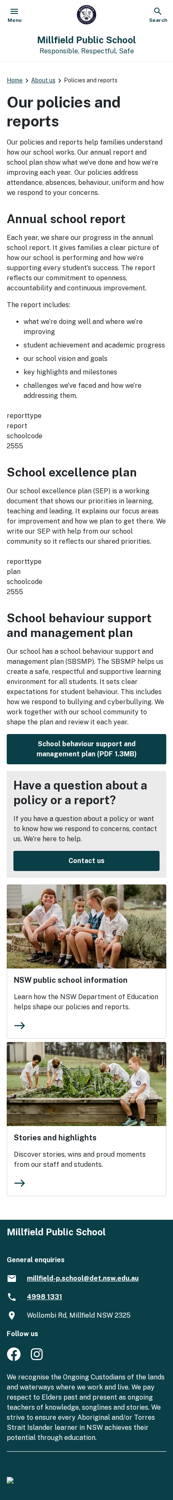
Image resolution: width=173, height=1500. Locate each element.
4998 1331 (44, 1297)
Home (15, 80)
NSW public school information (71, 980)
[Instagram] (38, 1359)
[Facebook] (14, 1359)
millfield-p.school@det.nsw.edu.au (83, 1278)
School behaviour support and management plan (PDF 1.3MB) (87, 749)
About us (43, 80)
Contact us (86, 861)
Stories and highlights (55, 1137)
